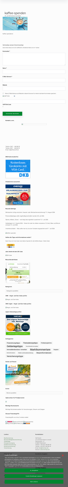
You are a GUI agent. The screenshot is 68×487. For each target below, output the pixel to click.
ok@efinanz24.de (14, 150)
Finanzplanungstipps (30, 343)
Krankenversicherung (10, 444)
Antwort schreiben (16, 16)
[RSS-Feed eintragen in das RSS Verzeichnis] (26, 423)
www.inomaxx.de (45, 449)
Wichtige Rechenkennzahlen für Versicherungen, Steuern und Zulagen (25, 409)
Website (5, 85)
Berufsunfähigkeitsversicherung (13, 439)
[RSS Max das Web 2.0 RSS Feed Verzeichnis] (17, 421)
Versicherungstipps (15, 356)
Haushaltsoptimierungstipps (32, 346)
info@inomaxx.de (43, 448)
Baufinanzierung (8, 438)
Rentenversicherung (9, 446)
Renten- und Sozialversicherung (25, 352)
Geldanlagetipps (15, 346)
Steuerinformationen (43, 353)
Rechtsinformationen (11, 352)
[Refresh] (14, 96)
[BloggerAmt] (28, 421)
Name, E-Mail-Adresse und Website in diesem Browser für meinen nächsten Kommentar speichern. (30, 93)
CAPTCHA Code (7, 104)
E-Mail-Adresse (7, 76)
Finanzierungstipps (13, 343)
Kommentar (6, 51)
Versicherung (7, 448)
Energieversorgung (9, 443)
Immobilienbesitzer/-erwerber (17, 350)
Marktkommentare (40, 349)
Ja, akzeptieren (34, 470)
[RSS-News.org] (18, 423)
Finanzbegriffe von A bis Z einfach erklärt (16, 417)
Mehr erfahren (34, 481)
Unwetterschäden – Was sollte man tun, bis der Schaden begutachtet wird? (26, 228)
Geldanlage (7, 441)
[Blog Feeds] (9, 423)
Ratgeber (56, 349)
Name (5, 68)
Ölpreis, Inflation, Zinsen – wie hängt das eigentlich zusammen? (23, 219)
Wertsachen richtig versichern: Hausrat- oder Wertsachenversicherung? (25, 212)
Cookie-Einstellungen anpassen (34, 476)
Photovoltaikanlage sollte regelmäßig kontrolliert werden (21, 216)
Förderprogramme (46, 343)
